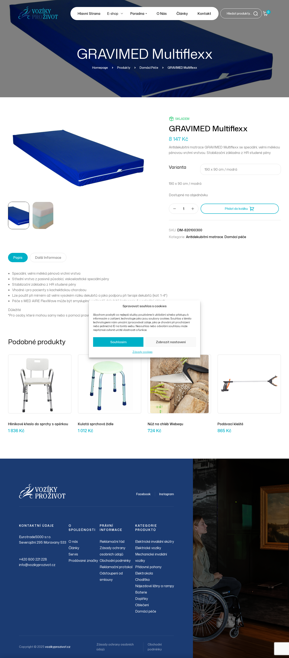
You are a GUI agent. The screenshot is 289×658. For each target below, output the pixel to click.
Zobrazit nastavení (171, 342)
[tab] (18, 257)
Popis (17, 257)
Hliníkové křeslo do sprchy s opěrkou (38, 424)
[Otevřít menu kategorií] (122, 13)
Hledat (257, 13)
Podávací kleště (230, 424)
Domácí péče (235, 236)
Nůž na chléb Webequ (165, 424)
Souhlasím (118, 342)
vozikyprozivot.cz (57, 647)
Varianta (177, 167)
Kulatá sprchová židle (95, 424)
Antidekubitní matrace (204, 236)
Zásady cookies (142, 352)
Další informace (48, 257)
